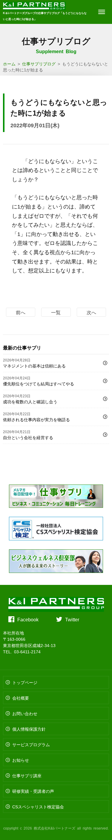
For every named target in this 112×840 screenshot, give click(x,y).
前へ (20, 312)
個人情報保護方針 (29, 729)
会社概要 (20, 698)
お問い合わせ (24, 713)
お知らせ (20, 760)
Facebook (28, 619)
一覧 (56, 312)
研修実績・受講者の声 (33, 791)
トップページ (24, 682)
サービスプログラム (31, 744)
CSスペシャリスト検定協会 (38, 806)
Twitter (72, 619)
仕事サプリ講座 (27, 775)
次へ (91, 312)
